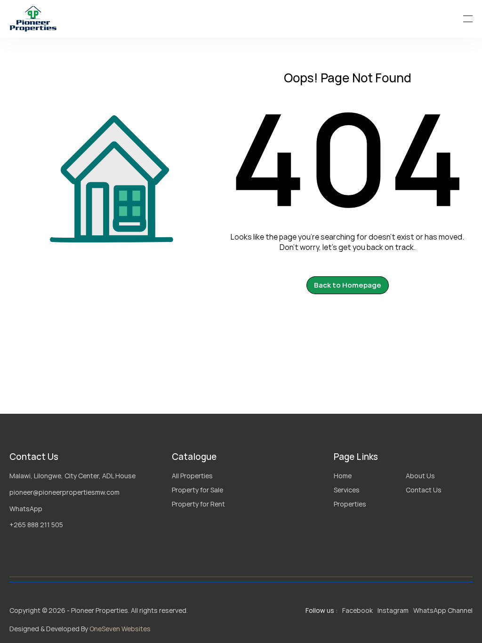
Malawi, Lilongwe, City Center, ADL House (72, 475)
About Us (420, 475)
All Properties (192, 475)
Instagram (393, 610)
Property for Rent (198, 503)
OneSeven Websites (120, 628)
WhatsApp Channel (443, 610)
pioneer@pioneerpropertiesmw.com (64, 492)
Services (347, 489)
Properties (350, 503)
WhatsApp (25, 508)
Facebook (357, 610)
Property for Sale (197, 489)
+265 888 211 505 (36, 524)
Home (343, 475)
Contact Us (424, 489)
